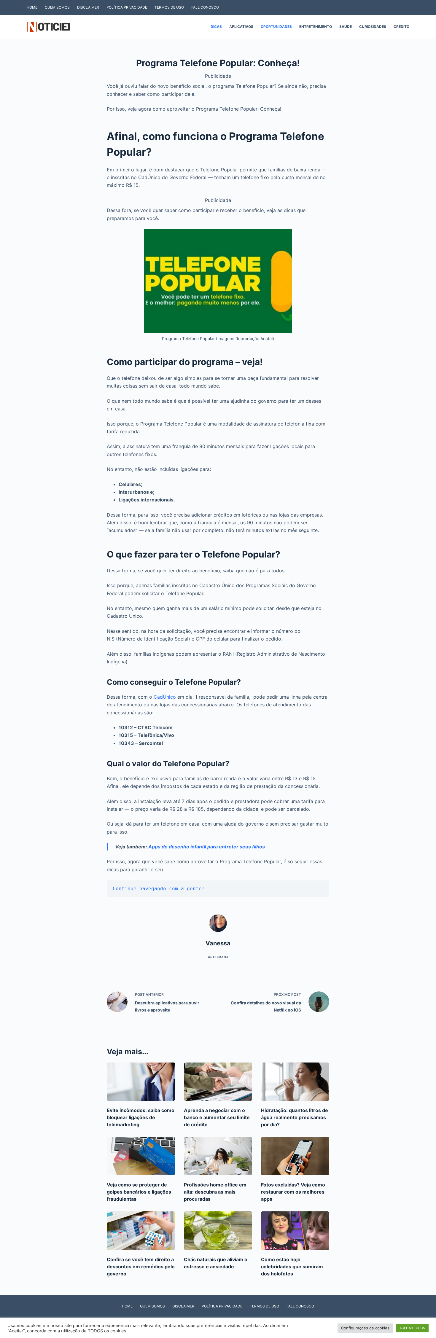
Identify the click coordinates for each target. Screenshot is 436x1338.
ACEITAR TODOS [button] (412, 1328)
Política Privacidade (126, 7)
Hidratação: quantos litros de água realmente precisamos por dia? (294, 1117)
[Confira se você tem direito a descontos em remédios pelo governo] (141, 1230)
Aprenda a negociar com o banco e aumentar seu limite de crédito (217, 1117)
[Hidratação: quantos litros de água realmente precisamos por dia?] (295, 1082)
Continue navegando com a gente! (159, 888)
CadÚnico (165, 697)
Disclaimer (88, 7)
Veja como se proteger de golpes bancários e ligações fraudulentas (139, 1192)
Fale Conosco (205, 7)
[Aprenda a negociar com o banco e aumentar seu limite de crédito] (218, 1082)
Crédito (401, 26)
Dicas (216, 26)
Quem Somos (57, 7)
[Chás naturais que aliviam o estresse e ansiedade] (218, 1230)
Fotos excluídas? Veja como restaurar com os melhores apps (293, 1192)
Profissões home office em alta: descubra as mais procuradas (215, 1192)
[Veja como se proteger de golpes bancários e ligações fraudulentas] (141, 1156)
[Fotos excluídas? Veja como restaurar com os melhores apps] (295, 1156)
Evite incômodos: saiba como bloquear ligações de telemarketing (140, 1117)
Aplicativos (241, 26)
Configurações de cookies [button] (365, 1328)
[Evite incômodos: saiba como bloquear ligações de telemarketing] (141, 1082)
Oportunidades (276, 26)
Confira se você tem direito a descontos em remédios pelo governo (141, 1266)
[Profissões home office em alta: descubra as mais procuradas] (218, 1156)
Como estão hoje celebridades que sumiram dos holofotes (292, 1266)
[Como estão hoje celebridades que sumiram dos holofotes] (295, 1230)
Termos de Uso (169, 7)
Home (32, 7)
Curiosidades (372, 26)
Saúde (345, 26)
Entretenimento (315, 26)
